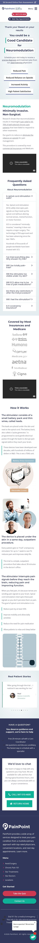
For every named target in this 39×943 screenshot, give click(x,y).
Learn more (22, 851)
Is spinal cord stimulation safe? (18, 197)
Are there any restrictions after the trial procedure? (18, 292)
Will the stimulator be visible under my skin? (16, 275)
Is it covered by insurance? (13, 307)
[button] (33, 8)
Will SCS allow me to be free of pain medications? (18, 283)
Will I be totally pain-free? (16, 266)
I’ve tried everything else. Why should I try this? (18, 258)
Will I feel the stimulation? (18, 299)
